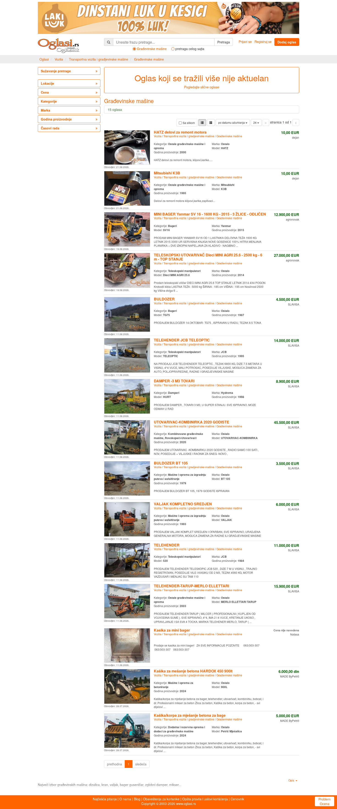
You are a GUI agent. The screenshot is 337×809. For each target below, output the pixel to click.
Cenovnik (237, 799)
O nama (125, 799)
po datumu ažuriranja (232, 122)
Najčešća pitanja (105, 799)
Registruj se (263, 41)
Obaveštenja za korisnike (161, 799)
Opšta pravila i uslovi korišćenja (205, 799)
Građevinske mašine (149, 59)
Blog (137, 799)
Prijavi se (245, 41)
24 (255, 122)
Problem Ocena (324, 801)
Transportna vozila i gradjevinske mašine (98, 59)
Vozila (59, 59)
